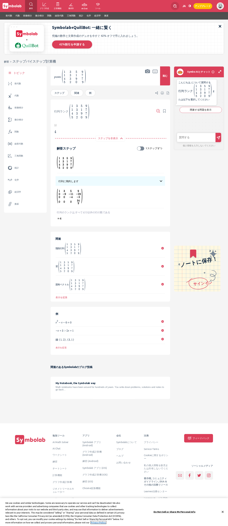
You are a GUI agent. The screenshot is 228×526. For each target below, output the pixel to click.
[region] (114, 512)
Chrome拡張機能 (91, 488)
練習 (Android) (90, 461)
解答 (6, 61)
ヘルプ (120, 455)
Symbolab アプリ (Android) (91, 444)
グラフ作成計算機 (62, 482)
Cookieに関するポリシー (156, 457)
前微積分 (19, 107)
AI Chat (57, 448)
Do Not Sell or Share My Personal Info (174, 511)
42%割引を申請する (72, 44)
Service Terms (151, 449)
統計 (17, 168)
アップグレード (203, 6)
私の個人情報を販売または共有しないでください (156, 468)
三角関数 (19, 156)
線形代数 (19, 143)
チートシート (60, 468)
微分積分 (19, 119)
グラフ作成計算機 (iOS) (94, 474)
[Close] (222, 511)
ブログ (120, 449)
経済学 (18, 192)
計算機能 (57, 475)
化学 (17, 180)
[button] (147, 78)
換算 (17, 204)
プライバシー (151, 442)
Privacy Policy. (98, 522)
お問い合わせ (123, 462)
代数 (17, 95)
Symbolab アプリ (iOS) (94, 467)
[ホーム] (30, 444)
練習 (55, 461)
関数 (17, 131)
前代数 (18, 83)
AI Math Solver (60, 442)
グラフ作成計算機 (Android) (92, 453)
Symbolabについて (126, 442)
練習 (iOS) (87, 481)
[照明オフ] (189, 6)
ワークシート (60, 454)
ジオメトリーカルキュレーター (63, 490)
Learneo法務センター (155, 491)
